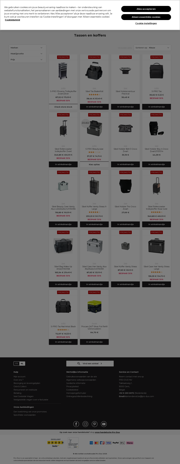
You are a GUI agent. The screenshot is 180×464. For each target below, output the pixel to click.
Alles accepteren (146, 9)
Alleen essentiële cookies (146, 17)
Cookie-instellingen (146, 23)
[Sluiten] (176, 15)
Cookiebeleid (12, 20)
